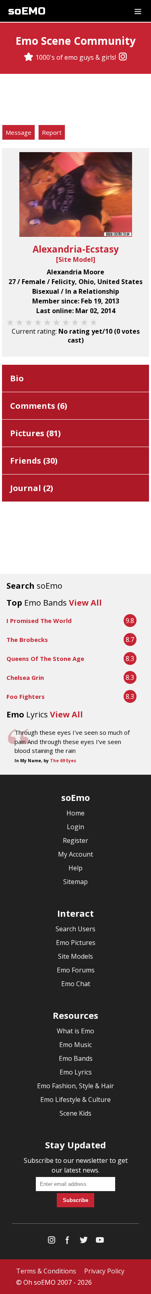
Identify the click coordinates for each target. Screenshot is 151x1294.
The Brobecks (27, 640)
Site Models (75, 956)
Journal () (31, 488)
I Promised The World (39, 621)
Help (75, 867)
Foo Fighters (25, 696)
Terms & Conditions (46, 1271)
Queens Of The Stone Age (45, 658)
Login (75, 826)
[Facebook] (67, 1241)
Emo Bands (76, 1058)
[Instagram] (123, 57)
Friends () (34, 460)
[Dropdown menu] (138, 11)
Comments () (38, 405)
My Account (75, 854)
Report (52, 132)
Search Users (75, 928)
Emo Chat (75, 983)
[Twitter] (84, 1241)
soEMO (27, 11)
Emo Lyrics (76, 1072)
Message (18, 132)
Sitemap (75, 881)
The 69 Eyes (63, 760)
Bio (17, 378)
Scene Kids (75, 1113)
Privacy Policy (104, 1271)
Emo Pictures (75, 942)
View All (85, 602)
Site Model (75, 259)
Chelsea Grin (25, 677)
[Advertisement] (76, 100)
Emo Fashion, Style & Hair (75, 1085)
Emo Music (75, 1044)
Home (75, 813)
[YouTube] (100, 1241)
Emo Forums (76, 970)
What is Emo (75, 1030)
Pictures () (35, 433)
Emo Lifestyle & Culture (75, 1099)
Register (75, 840)
